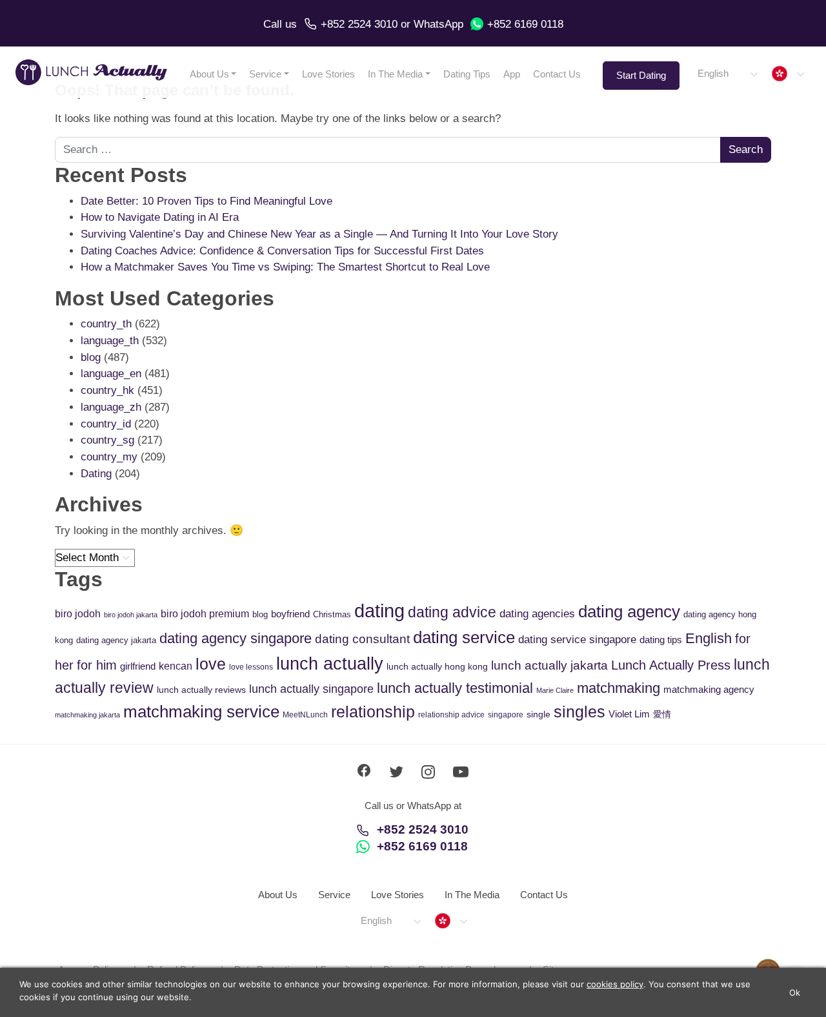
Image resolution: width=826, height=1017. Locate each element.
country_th (106, 324)
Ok (795, 992)
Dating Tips (466, 73)
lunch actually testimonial (455, 688)
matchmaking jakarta (87, 715)
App (511, 73)
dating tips (661, 639)
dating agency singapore (235, 638)
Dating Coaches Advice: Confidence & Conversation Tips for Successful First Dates (282, 251)
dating (379, 610)
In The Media (395, 73)
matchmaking (618, 688)
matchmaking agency (708, 689)
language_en (111, 373)
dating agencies (537, 614)
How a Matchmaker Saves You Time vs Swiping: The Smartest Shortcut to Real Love (285, 267)
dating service (464, 637)
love (211, 664)
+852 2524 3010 (359, 24)
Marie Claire (555, 690)
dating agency (629, 611)
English (708, 638)
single (538, 714)
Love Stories (328, 73)
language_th (110, 340)
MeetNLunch (305, 714)
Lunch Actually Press (670, 665)
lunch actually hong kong (437, 666)
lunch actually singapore (311, 688)
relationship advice (451, 714)
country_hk (107, 390)
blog (91, 357)
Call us (280, 24)
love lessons (251, 667)
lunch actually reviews (201, 689)
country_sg (107, 440)
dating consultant (362, 639)
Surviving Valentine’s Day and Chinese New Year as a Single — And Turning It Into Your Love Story (319, 234)
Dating (96, 473)
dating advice (452, 612)
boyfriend (290, 613)
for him (97, 665)
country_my (109, 457)
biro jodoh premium (205, 613)
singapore (505, 714)
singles (579, 712)
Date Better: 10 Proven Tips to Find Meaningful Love (206, 201)
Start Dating (641, 75)
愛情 (662, 714)
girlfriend (138, 666)
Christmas (332, 614)
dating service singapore (577, 639)
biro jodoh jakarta (130, 615)
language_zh (111, 407)
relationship (373, 712)
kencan (175, 666)
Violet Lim (629, 713)
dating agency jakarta (116, 640)
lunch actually (329, 663)
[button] (727, 74)
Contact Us (557, 73)
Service (265, 73)
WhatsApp (438, 24)
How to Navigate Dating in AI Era (160, 217)
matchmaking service (201, 712)
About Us (209, 73)
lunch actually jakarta (549, 665)
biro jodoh (78, 613)
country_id (106, 424)
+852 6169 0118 (525, 24)
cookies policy (615, 984)
